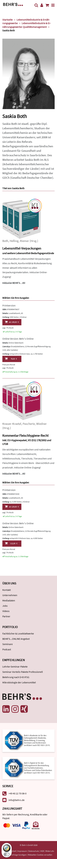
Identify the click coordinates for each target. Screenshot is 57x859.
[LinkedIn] (6, 709)
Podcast (6, 649)
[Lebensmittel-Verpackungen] (22, 218)
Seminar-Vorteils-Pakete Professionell (22, 671)
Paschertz (29, 424)
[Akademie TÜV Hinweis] (28, 767)
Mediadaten (8, 600)
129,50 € (14, 506)
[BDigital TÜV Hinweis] (28, 740)
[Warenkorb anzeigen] (47, 5)
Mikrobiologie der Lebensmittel (19, 682)
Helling (14, 241)
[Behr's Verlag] (13, 4)
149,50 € (14, 322)
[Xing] (24, 709)
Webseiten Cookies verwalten (40, 854)
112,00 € (13, 543)
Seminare (7, 644)
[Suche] (36, 5)
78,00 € (14, 358)
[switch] (7, 854)
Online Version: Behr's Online (18, 338)
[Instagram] (15, 709)
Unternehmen (9, 595)
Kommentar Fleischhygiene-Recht (25, 435)
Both (5, 241)
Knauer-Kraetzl (11, 424)
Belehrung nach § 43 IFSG (15, 677)
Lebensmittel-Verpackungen (21, 248)
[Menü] (53, 5)
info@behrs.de (17, 800)
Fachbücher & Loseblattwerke (18, 633)
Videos (6, 611)
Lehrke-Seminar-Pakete (15, 666)
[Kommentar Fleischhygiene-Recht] (22, 401)
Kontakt (6, 589)
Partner (6, 616)
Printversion (9, 305)
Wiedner (41, 424)
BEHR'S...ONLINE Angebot (16, 638)
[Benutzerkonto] (41, 5)
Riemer (24, 241)
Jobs (5, 605)
